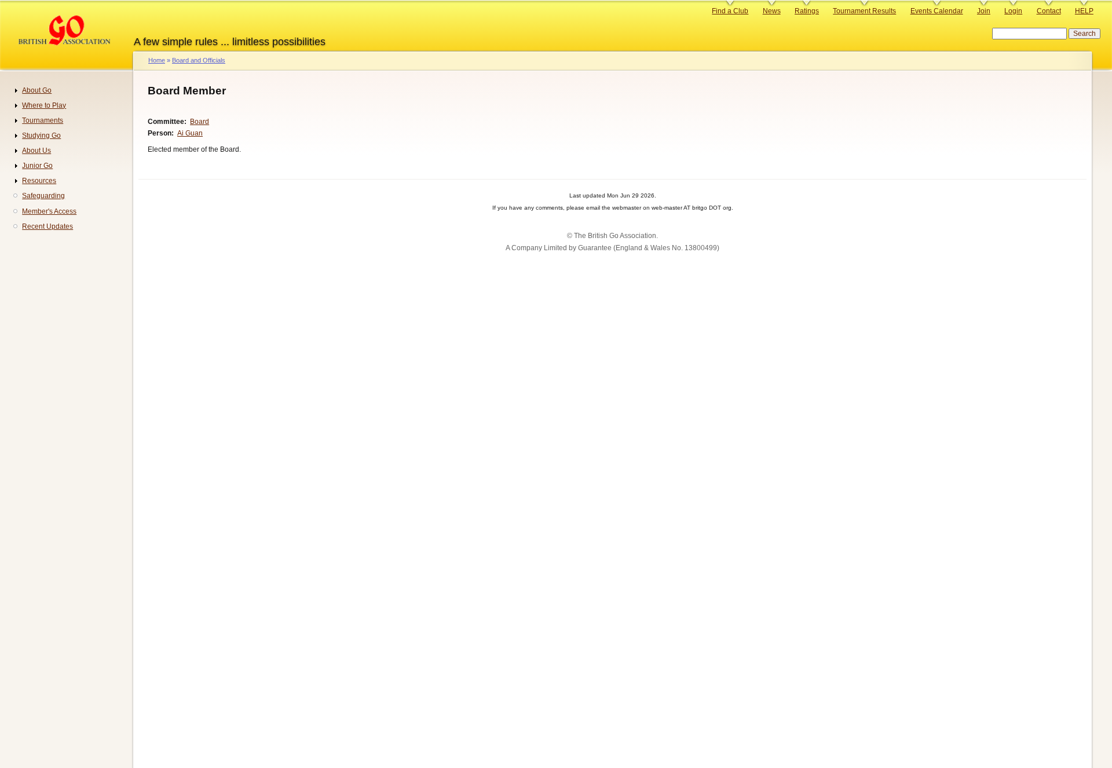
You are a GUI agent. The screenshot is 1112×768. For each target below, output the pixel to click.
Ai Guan (190, 133)
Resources (39, 181)
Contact (1049, 11)
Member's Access (49, 211)
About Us (36, 151)
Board (199, 122)
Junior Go (37, 166)
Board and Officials (198, 60)
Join (983, 11)
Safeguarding (43, 196)
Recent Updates (47, 226)
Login (1013, 11)
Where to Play (44, 105)
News (772, 11)
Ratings (807, 11)
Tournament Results (864, 11)
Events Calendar (936, 11)
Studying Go (41, 135)
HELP (1084, 11)
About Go (37, 90)
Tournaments (42, 120)
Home (156, 60)
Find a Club (730, 11)
